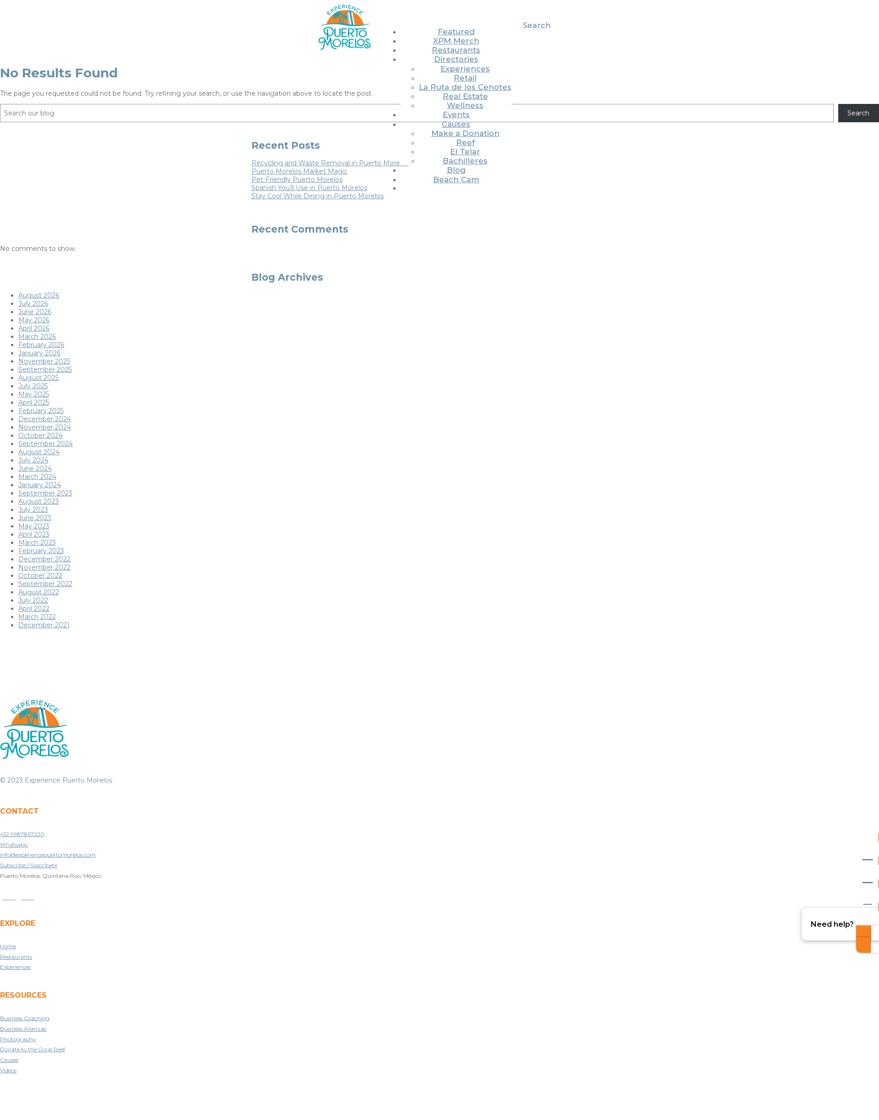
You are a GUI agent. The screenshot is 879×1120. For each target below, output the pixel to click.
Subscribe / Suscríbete (28, 865)
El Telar (465, 151)
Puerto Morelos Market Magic (299, 171)
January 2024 (39, 485)
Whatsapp (14, 844)
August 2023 (38, 501)
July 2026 (33, 303)
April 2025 (33, 402)
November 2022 (44, 567)
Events (456, 114)
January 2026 (39, 353)
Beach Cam (456, 179)
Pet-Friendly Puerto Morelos (296, 179)
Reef (465, 142)
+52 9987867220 (22, 834)
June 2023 (34, 518)
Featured (456, 31)
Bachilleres (465, 160)
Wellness (465, 105)
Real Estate (465, 96)
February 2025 (41, 411)
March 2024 (37, 477)
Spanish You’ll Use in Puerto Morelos (309, 188)
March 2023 (37, 542)
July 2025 (33, 386)
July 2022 (33, 600)
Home (8, 946)
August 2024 (39, 452)
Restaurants (456, 49)
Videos (8, 1070)
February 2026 (41, 345)
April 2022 (33, 608)
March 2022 (37, 617)
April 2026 (33, 328)
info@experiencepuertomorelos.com (48, 854)
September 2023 (45, 493)
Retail (465, 77)
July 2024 (33, 460)
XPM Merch (456, 40)
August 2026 (38, 295)
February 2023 (41, 551)
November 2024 (44, 427)
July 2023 (33, 510)
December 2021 (44, 625)
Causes (456, 124)
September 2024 (45, 444)
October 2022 (40, 575)
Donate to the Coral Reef (32, 1049)
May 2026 (33, 320)
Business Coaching (24, 1018)
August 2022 (38, 592)
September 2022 (45, 584)
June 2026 (34, 312)
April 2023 (33, 534)
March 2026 (37, 336)
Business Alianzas (23, 1028)
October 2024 (40, 435)
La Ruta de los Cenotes (465, 87)
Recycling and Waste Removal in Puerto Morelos (330, 163)
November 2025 (44, 361)
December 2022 (44, 559)
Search (537, 25)
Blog (456, 169)
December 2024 (44, 419)
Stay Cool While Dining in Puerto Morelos (317, 196)
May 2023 (33, 526)
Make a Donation (465, 133)
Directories (456, 59)
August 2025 (38, 378)
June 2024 (35, 468)
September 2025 (45, 369)
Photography (18, 1039)
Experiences (465, 68)
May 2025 (33, 394)
